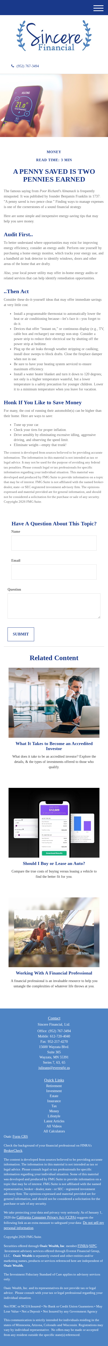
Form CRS (20, 1136)
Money (54, 1111)
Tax (54, 1106)
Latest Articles (54, 1121)
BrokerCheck (13, 1151)
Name (15, 531)
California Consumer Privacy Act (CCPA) (46, 1217)
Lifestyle (54, 1116)
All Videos (54, 1126)
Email (15, 560)
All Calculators (54, 1131)
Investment (54, 1091)
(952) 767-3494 (28, 66)
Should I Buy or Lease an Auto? (54, 863)
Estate (54, 1096)
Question (14, 589)
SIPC (93, 1246)
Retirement (54, 1086)
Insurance (54, 1101)
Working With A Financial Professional (54, 972)
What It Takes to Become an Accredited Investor (54, 746)
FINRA (83, 1246)
